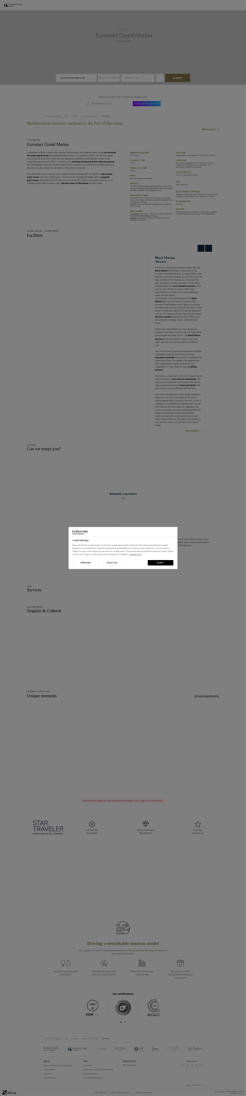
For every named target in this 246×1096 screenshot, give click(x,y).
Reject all (112, 563)
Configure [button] (85, 563)
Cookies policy (135, 554)
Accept (160, 563)
